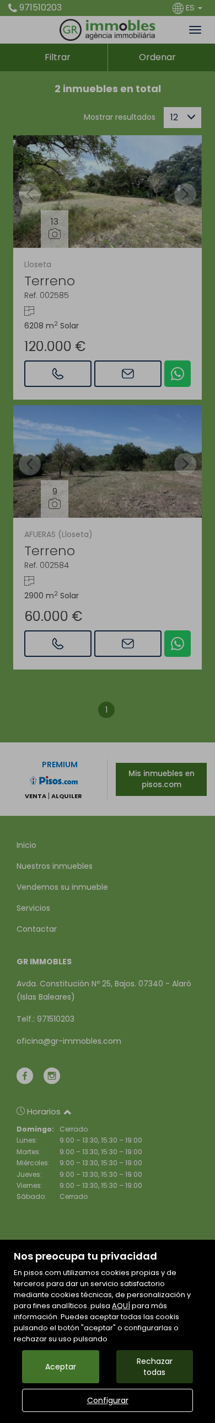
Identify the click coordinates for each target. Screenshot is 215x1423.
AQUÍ (121, 1305)
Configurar (107, 1400)
